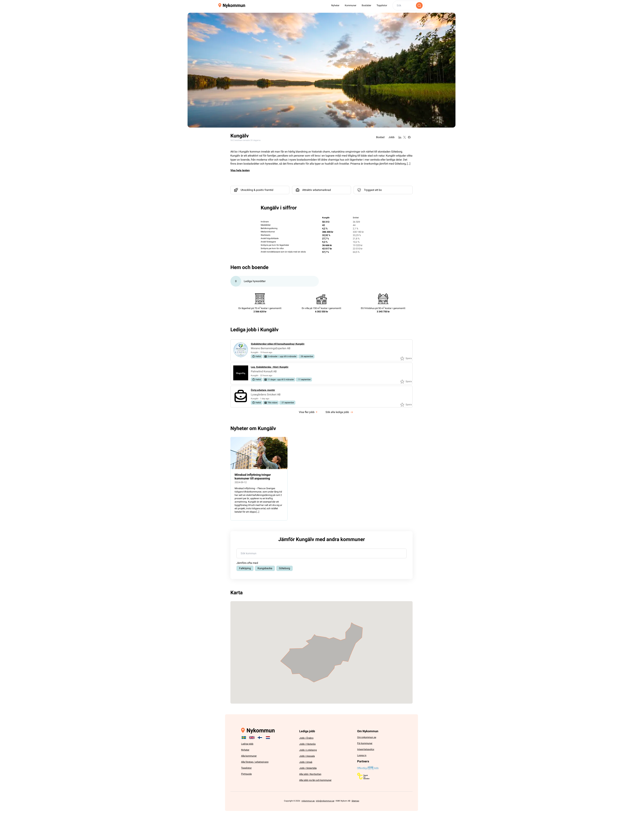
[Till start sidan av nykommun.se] (231, 5)
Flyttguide (246, 774)
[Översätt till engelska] (252, 737)
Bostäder (366, 5)
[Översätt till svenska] (243, 737)
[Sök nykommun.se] (419, 5)
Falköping (245, 568)
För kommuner (364, 743)
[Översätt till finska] (260, 737)
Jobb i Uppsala (307, 756)
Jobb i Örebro (306, 738)
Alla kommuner (249, 756)
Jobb (391, 137)
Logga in (361, 755)
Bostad (380, 137)
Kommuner (350, 5)
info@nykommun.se (325, 800)
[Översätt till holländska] (268, 737)
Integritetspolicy (365, 749)
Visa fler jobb (308, 412)
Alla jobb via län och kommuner (315, 780)
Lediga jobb (247, 744)
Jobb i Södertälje (308, 768)
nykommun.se (308, 800)
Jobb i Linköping (308, 750)
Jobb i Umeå (305, 762)
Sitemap (355, 800)
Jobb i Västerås (307, 744)
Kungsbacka (265, 568)
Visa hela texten (240, 170)
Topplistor (382, 5)
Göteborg (284, 568)
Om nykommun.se (366, 737)
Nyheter (335, 5)
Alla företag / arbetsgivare (254, 762)
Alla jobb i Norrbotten (310, 774)
